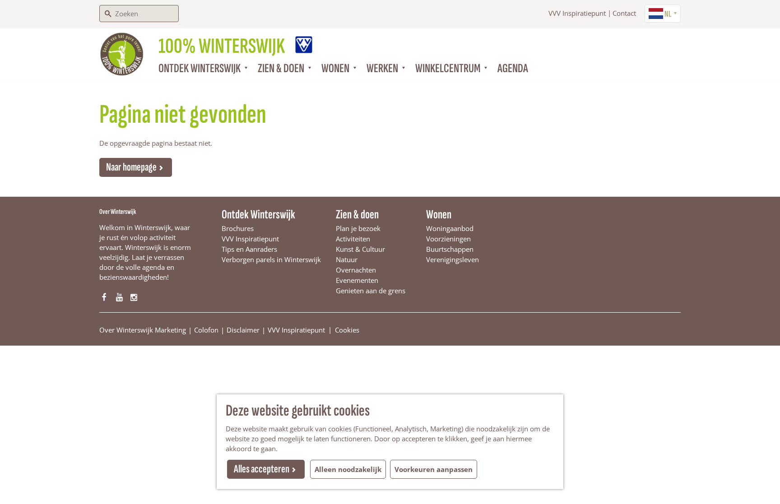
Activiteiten (353, 238)
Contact (624, 13)
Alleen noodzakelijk (348, 469)
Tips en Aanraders (249, 249)
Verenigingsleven (452, 259)
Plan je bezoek (358, 228)
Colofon (206, 329)
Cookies (347, 329)
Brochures (238, 228)
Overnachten (356, 269)
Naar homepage (131, 167)
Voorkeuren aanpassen (434, 469)
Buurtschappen (450, 249)
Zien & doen (357, 214)
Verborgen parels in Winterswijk (271, 259)
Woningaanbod (450, 228)
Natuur (347, 259)
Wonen (438, 214)
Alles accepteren (261, 469)
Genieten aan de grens (370, 290)
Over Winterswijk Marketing (142, 329)
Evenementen (357, 280)
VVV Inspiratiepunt (577, 13)
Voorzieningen (448, 238)
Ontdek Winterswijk (258, 214)
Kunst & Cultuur (360, 249)
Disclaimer (243, 329)
